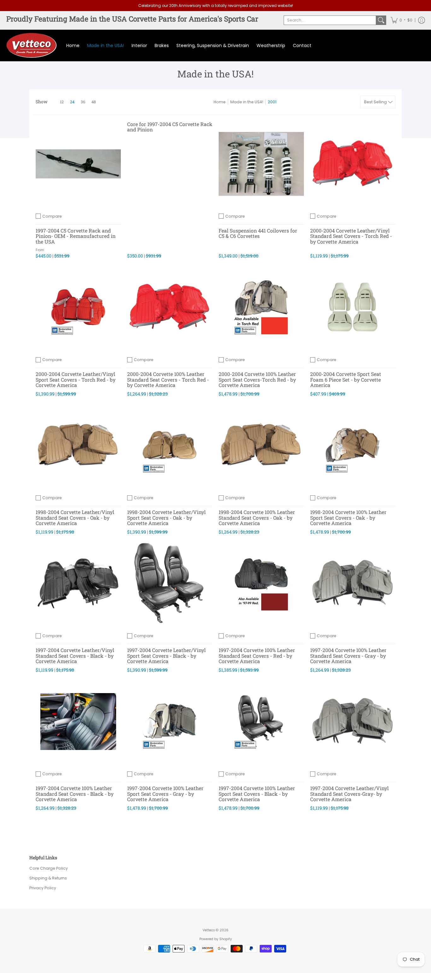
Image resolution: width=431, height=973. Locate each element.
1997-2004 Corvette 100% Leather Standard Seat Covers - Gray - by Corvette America (348, 655)
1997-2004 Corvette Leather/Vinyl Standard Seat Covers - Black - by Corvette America (75, 655)
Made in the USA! (246, 102)
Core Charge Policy (48, 868)
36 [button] (83, 101)
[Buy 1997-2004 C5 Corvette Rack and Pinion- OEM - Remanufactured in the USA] (78, 164)
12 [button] (62, 101)
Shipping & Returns (48, 878)
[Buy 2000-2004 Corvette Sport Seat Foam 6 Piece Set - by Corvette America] (352, 307)
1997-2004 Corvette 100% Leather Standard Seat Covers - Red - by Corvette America (257, 655)
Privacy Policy (42, 888)
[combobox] (330, 20)
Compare (52, 216)
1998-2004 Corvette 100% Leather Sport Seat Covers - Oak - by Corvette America (348, 517)
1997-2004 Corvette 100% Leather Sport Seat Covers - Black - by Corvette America (257, 793)
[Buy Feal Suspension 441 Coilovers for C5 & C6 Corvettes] (261, 164)
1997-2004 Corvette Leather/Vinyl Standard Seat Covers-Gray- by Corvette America (349, 793)
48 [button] (94, 101)
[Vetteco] (31, 45)
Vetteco (209, 930)
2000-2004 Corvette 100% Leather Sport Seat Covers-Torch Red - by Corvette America (257, 379)
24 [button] (72, 101)
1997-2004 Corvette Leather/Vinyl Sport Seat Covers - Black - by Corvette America (166, 655)
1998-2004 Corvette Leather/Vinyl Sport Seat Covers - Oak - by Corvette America (166, 517)
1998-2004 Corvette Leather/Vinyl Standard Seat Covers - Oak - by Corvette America (75, 517)
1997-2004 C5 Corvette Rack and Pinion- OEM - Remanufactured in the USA (75, 236)
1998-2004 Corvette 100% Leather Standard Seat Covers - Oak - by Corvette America (257, 517)
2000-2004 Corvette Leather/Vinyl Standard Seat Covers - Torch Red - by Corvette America (351, 236)
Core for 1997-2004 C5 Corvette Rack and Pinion (169, 127)
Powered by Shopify (215, 939)
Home (220, 102)
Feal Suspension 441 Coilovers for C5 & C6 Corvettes (258, 233)
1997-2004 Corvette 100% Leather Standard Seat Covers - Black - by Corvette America (75, 793)
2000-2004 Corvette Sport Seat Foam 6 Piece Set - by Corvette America (345, 379)
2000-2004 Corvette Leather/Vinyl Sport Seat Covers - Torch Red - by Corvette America (75, 379)
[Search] (381, 20)
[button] (401, 20)
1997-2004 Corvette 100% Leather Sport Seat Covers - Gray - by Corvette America (165, 793)
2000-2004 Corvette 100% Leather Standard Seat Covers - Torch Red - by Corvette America (168, 379)
